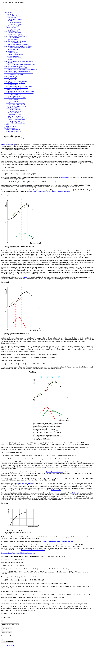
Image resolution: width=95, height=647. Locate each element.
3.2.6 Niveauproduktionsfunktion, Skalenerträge (18, 73)
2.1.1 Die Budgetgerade (11, 31)
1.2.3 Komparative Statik (11, 26)
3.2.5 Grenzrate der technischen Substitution (17, 71)
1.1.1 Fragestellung (10, 17)
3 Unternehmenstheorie (12, 56)
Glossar (6, 124)
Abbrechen (15, 624)
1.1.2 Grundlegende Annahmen (13, 19)
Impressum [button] (10, 645)
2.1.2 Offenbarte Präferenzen (12, 32)
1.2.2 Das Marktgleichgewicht (13, 24)
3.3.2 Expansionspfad (10, 78)
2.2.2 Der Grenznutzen (12, 37)
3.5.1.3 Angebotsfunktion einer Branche (16, 88)
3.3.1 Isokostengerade (10, 76)
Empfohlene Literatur (10, 128)
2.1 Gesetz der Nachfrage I (13, 29)
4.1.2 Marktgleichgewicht (13, 94)
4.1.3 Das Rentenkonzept (13, 96)
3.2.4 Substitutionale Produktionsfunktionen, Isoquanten (20, 69)
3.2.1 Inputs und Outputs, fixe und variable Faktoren (19, 64)
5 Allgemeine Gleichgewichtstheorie (16, 106)
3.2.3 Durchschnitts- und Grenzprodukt (15, 68)
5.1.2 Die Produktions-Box (13, 111)
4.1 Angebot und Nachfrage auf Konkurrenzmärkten (21, 91)
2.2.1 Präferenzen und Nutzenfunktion (15, 36)
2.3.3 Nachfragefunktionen (12, 49)
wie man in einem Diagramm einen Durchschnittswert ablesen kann (51, 191)
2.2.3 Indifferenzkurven (11, 39)
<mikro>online (8, 12)
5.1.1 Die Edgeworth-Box (13, 109)
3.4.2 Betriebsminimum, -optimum (14, 83)
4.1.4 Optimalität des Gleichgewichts (15, 98)
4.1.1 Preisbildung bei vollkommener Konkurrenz (18, 93)
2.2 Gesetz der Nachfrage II (14, 34)
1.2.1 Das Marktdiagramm (13, 22)
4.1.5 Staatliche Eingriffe (13, 99)
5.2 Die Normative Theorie (13, 114)
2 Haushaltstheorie (11, 27)
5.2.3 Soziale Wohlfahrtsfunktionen (14, 119)
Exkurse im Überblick (10, 126)
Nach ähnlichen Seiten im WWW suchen (13, 613)
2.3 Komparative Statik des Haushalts (17, 44)
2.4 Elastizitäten (10, 51)
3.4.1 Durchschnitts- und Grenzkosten (15, 81)
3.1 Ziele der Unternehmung (14, 58)
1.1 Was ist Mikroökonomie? (14, 16)
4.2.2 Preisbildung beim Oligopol (15, 104)
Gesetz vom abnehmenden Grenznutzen (33, 550)
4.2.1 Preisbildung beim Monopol (15, 103)
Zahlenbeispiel (65, 177)
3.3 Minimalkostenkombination (15, 74)
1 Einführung (9, 14)
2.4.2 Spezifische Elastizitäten (14, 54)
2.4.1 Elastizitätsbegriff (11, 53)
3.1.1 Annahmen (9, 59)
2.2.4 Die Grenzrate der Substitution (15, 41)
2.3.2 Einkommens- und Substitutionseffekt (18, 48)
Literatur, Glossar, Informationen (15, 123)
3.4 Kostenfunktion (11, 79)
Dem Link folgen (5, 624)
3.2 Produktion (10, 63)
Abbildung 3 (75, 493)
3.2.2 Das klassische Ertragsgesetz (14, 66)
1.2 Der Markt (10, 21)
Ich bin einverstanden (7, 641)
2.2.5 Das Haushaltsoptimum (12, 42)
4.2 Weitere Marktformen (13, 101)
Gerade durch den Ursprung (54, 472)
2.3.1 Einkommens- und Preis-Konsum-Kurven (18, 46)
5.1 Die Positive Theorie (13, 108)
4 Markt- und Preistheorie (13, 89)
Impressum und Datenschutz (14, 131)
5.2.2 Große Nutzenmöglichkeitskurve (15, 118)
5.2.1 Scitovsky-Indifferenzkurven (14, 116)
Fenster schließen (6, 628)
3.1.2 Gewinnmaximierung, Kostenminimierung (18, 61)
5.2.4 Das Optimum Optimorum (15, 121)
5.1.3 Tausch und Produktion (12, 113)
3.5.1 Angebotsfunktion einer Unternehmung (19, 86)
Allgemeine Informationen (12, 129)
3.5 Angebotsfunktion (12, 84)
